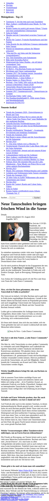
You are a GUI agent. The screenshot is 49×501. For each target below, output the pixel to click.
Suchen (37, 198)
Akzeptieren (5, 498)
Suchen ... (5, 198)
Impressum (23, 500)
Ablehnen (14, 498)
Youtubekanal (11, 7)
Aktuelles (10, 3)
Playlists (9, 5)
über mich (10, 12)
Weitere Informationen (9, 500)
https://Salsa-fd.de (26, 470)
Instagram (10, 10)
